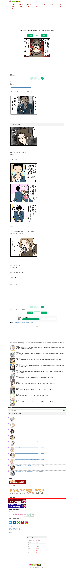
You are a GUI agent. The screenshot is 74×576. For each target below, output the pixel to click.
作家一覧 (37, 35)
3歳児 (21, 6)
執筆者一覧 (21, 4)
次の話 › (43, 35)
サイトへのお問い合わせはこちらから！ (15, 528)
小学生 (36, 6)
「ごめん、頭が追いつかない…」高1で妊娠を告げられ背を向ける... (26, 453)
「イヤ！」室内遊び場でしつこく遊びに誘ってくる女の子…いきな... (26, 441)
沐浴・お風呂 (39, 550)
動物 (60, 6)
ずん (42, 435)
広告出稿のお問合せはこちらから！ (15, 529)
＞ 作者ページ (30, 319)
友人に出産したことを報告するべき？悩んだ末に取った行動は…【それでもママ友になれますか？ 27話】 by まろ (35, 383)
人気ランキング (12, 4)
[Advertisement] (37, 20)
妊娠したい (29, 4)
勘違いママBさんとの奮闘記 (24, 322)
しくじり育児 (44, 6)
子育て (44, 4)
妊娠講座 (29, 542)
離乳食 (29, 552)
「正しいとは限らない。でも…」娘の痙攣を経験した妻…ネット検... (26, 471)
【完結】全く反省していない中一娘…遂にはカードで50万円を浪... (26, 465)
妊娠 (36, 4)
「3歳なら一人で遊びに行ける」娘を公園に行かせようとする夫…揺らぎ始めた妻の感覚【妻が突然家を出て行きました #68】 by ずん (39, 359)
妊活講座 (38, 540)
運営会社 (10, 532)
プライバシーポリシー (12, 530)
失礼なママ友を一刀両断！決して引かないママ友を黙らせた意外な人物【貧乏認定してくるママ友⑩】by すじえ (35, 401)
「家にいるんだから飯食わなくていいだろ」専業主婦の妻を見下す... (27, 422)
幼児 (28, 6)
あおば (42, 471)
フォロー (12, 309)
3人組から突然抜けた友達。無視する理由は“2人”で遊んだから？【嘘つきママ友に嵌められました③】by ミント (35, 389)
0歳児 (53, 4)
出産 (28, 546)
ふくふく (42, 453)
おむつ (29, 550)
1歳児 (60, 4)
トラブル (15, 322)
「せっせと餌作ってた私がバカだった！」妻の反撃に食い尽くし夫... (27, 459)
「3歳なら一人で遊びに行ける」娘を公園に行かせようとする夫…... (26, 435)
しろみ (42, 422)
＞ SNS (48, 319)
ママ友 (18, 322)
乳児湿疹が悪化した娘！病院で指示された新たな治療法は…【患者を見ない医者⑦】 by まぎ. (32, 395)
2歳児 (13, 6)
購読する (11, 407)
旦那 (52, 6)
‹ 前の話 (30, 35)
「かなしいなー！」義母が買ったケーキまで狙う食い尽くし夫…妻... (26, 447)
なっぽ (42, 416)
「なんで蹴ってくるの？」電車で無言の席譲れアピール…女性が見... (26, 416)
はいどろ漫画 (43, 465)
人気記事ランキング (31, 540)
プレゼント (13, 8)
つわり (38, 544)
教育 (28, 554)
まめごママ (43, 441)
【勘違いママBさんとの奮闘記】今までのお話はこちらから (21, 87)
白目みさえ (14, 75)
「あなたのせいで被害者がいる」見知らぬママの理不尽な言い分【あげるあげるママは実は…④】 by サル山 (34, 377)
